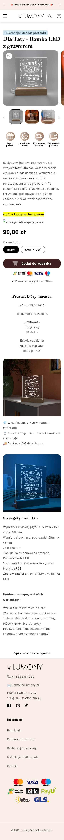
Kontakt (12, 766)
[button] (5, 16)
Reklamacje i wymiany (21, 748)
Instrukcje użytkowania (22, 757)
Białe (11, 249)
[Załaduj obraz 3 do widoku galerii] (48, 117)
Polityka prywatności (21, 739)
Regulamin (14, 730)
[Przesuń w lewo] (4, 118)
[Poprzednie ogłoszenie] (4, 5)
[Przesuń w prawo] (60, 118)
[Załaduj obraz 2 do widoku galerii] (32, 117)
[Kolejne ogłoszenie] (60, 5)
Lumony (25, 830)
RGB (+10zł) (33, 249)
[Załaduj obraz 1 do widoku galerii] (16, 117)
